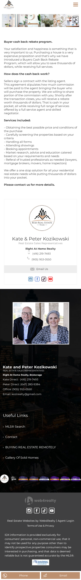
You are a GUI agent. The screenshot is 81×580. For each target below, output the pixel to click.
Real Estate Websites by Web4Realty (31, 520)
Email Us (42, 269)
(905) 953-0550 (41, 259)
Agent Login (66, 520)
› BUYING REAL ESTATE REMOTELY (29, 447)
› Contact (10, 437)
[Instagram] (29, 510)
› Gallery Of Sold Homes (21, 457)
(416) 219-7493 (41, 253)
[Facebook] (37, 510)
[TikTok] (44, 510)
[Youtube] (52, 510)
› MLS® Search (14, 426)
